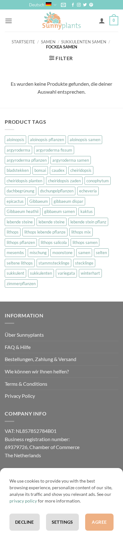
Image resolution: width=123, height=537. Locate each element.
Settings (62, 522)
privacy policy (23, 500)
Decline (24, 522)
